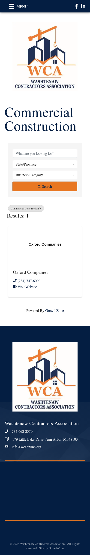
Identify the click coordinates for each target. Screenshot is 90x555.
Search (47, 186)
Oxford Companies (30, 272)
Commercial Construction (25, 208)
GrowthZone (54, 310)
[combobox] (45, 164)
